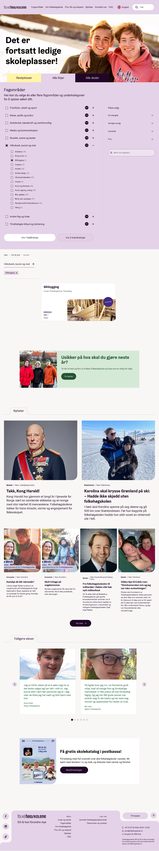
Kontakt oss (101, 7)
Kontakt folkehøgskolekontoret (93, 819)
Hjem (6, 255)
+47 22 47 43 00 (131, 827)
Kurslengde (113, 115)
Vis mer (79, 623)
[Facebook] (5, 816)
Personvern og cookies (97, 823)
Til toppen (135, 815)
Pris (110, 139)
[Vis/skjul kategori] (93, 108)
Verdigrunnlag (114, 123)
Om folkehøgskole (54, 7)
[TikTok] (5, 836)
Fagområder (37, 7)
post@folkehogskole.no (134, 831)
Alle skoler (92, 78)
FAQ (111, 7)
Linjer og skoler (64, 819)
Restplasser (24, 78)
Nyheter (89, 7)
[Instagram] (5, 826)
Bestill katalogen (74, 770)
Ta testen (68, 376)
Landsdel (112, 131)
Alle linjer (58, 78)
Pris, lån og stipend (74, 7)
